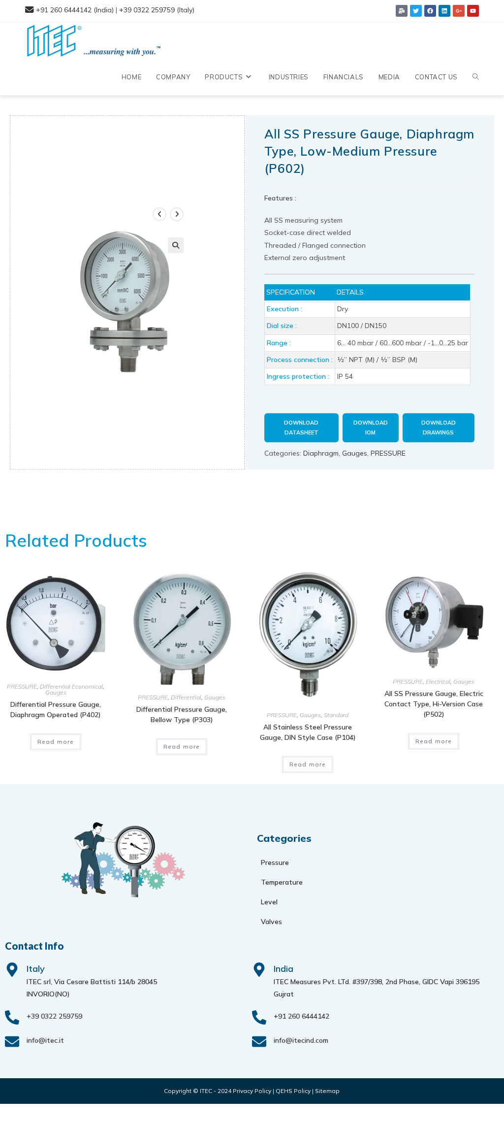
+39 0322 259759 (54, 1016)
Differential (186, 697)
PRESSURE (388, 453)
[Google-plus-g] (459, 11)
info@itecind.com (301, 1040)
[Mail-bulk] (402, 11)
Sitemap (327, 1090)
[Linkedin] (444, 11)
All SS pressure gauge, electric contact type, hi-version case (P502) (433, 704)
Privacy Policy (252, 1090)
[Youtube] (473, 11)
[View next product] (177, 214)
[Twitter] (416, 11)
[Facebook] (430, 11)
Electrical (438, 681)
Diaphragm (321, 453)
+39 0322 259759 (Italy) (156, 9)
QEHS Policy (293, 1090)
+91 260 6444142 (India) (75, 9)
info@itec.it (45, 1040)
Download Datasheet (301, 427)
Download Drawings (438, 427)
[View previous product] (159, 214)
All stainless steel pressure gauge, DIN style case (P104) (308, 732)
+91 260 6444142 (301, 1016)
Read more (55, 741)
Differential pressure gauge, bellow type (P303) (181, 714)
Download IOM (370, 427)
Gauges (354, 453)
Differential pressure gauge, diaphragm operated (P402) (55, 709)
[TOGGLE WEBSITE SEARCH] (475, 77)
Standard (336, 715)
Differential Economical (71, 686)
